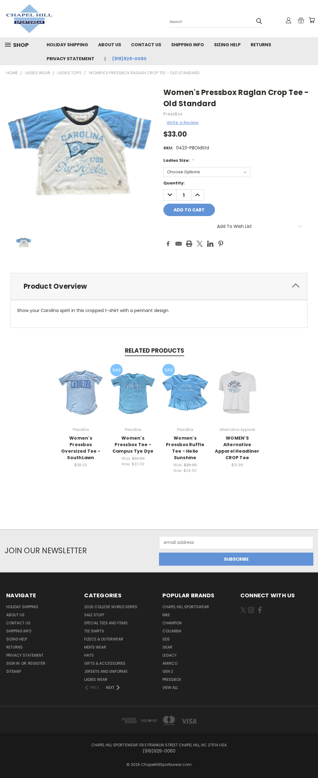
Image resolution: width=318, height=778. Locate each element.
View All (170, 687)
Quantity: (174, 183)
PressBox (171, 679)
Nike (166, 614)
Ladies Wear (95, 679)
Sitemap (13, 671)
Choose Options (81, 397)
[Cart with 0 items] (312, 20)
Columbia (171, 631)
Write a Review (182, 123)
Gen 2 (167, 671)
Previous (308, 758)
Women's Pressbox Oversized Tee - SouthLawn (80, 448)
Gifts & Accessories (104, 663)
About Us (109, 45)
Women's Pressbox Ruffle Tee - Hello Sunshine (185, 448)
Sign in (13, 663)
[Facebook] (168, 244)
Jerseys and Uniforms (106, 671)
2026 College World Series (110, 606)
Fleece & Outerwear (103, 639)
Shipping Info (187, 45)
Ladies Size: (178, 160)
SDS (166, 639)
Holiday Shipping (67, 45)
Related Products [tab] (154, 350)
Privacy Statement (70, 59)
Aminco (169, 663)
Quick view (81, 385)
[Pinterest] (221, 244)
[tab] (159, 286)
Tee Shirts (94, 631)
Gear (167, 647)
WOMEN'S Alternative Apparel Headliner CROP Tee (237, 448)
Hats (89, 655)
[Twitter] (200, 244)
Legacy (169, 655)
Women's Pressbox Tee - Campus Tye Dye (133, 444)
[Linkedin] (210, 244)
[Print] (189, 244)
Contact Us (146, 45)
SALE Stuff (94, 614)
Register (36, 663)
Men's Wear (95, 647)
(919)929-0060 (129, 59)
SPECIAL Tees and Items (106, 623)
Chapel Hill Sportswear (185, 606)
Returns (261, 45)
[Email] (178, 244)
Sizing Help (227, 45)
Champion (172, 623)
